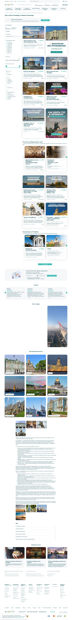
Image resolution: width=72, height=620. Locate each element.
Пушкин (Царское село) (63, 595)
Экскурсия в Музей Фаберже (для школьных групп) (35, 575)
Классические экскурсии (23, 588)
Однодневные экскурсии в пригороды (62, 585)
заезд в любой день (10, 92)
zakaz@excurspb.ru (42, 611)
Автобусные (7, 587)
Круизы (38, 592)
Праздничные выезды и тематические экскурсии (23, 594)
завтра (10, 60)
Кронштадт (62, 589)
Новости (24, 607)
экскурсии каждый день (11, 96)
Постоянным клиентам (47, 607)
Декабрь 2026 (9, 47)
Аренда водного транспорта (47, 593)
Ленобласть (9, 74)
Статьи (12, 607)
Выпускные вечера (24, 599)
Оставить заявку (52, 275)
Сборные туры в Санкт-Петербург (18, 9)
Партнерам (55, 607)
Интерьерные (7, 588)
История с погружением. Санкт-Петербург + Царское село (14, 572)
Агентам (29, 607)
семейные (9, 98)
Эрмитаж (6, 594)
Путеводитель (18, 607)
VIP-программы (55, 586)
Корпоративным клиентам (54, 9)
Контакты (11, 1)
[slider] (6, 67)
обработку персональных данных (17, 617)
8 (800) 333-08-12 (55, 5)
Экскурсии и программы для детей (27, 9)
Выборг (61, 597)
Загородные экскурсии (23, 591)
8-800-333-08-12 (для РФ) (32, 611)
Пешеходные (7, 590)
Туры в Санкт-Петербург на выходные (15, 589)
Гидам (60, 607)
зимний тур (9, 97)
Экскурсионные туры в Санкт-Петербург (12, 573)
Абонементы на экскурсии (23, 601)
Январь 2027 (9, 48)
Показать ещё (45, 264)
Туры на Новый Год (16, 587)
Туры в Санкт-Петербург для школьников (31, 588)
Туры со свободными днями (16, 598)
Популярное (8, 77)
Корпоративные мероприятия (47, 591)
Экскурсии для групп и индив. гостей (46, 588)
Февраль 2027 (9, 50)
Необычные (7, 591)
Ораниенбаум (62, 592)
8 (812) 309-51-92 (48, 5)
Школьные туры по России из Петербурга (32, 591)
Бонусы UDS (65, 607)
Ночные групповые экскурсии (8, 596)
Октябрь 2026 (9, 44)
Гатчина (61, 593)
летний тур (9, 93)
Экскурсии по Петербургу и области (9, 9)
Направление (8, 72)
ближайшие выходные (16, 60)
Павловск (61, 590)
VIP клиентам (62, 8)
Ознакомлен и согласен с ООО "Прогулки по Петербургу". (36, 278)
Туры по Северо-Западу (39, 589)
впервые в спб (9, 87)
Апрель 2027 (9, 52)
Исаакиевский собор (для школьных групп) (33, 573)
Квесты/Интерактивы (23, 597)
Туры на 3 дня (15, 594)
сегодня (7, 60)
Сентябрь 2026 (9, 43)
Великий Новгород (40, 587)
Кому (6, 85)
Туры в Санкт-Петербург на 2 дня (16, 592)
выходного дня (10, 81)
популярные (9, 80)
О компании (7, 1)
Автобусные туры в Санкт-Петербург (53, 571)
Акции (15, 1)
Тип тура (7, 90)
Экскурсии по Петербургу (9, 12)
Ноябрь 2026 (9, 46)
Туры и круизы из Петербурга (45, 9)
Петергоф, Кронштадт (51, 573)
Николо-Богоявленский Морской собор (12, 575)
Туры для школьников (36, 8)
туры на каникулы (10, 94)
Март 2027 (9, 51)
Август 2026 (9, 42)
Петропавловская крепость (31, 571)
